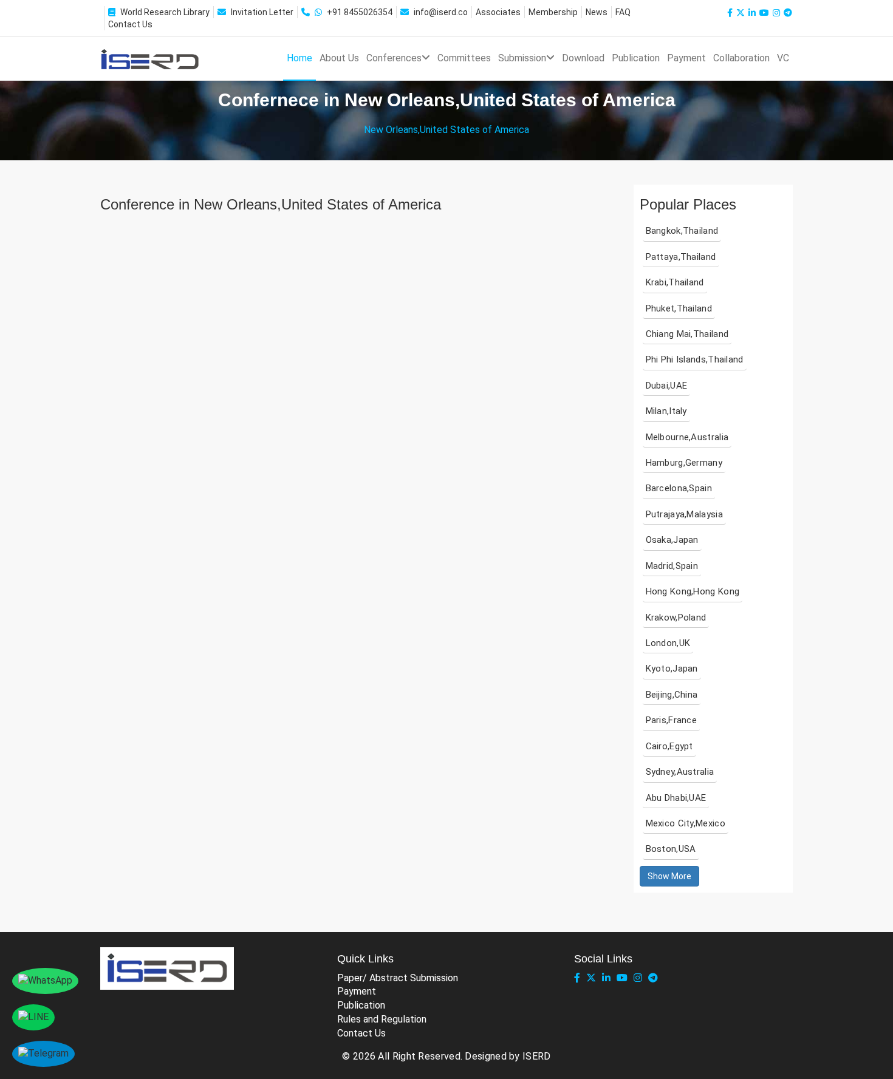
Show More (669, 876)
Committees (464, 58)
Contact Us (130, 24)
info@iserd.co (441, 12)
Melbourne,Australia (687, 437)
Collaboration (741, 58)
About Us (339, 58)
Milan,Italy (666, 411)
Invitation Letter (262, 12)
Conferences (394, 58)
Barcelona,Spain (679, 488)
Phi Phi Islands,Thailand (695, 359)
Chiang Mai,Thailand (687, 333)
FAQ (623, 12)
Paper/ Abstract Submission (397, 978)
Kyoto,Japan (672, 668)
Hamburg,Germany (684, 462)
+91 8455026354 (359, 12)
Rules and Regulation (381, 1019)
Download (583, 58)
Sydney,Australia (680, 771)
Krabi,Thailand (675, 282)
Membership (553, 12)
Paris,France (671, 720)
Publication (636, 58)
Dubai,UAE (667, 385)
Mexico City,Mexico (685, 823)
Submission (522, 58)
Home (299, 58)
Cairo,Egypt (669, 746)
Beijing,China (672, 694)
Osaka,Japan (672, 539)
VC (783, 58)
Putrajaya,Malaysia (684, 514)
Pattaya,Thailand (681, 256)
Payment (686, 58)
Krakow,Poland (676, 617)
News (596, 12)
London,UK (668, 643)
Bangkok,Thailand (682, 230)
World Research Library (165, 12)
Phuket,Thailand (679, 308)
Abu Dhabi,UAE (676, 797)
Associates (498, 12)
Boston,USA (671, 848)
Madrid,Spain (672, 565)
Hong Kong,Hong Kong (693, 591)
